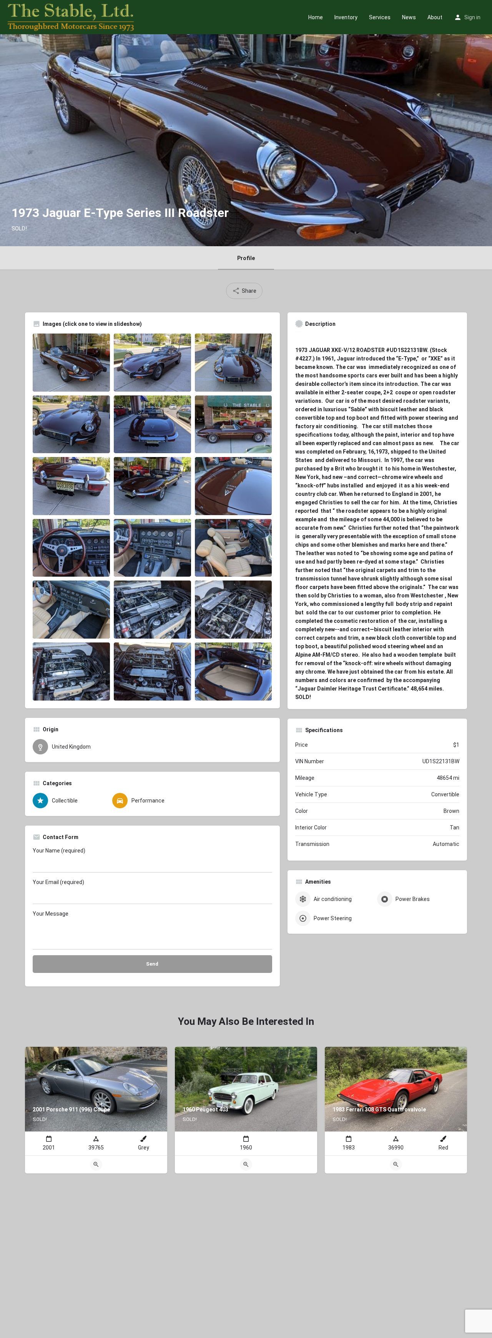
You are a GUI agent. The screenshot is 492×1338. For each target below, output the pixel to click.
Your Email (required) (58, 882)
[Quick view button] (96, 1164)
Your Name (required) (59, 851)
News (409, 17)
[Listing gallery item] (71, 363)
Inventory (345, 17)
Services (380, 17)
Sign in (472, 17)
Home (315, 17)
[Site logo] (72, 16)
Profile (246, 258)
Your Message (50, 914)
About (434, 17)
